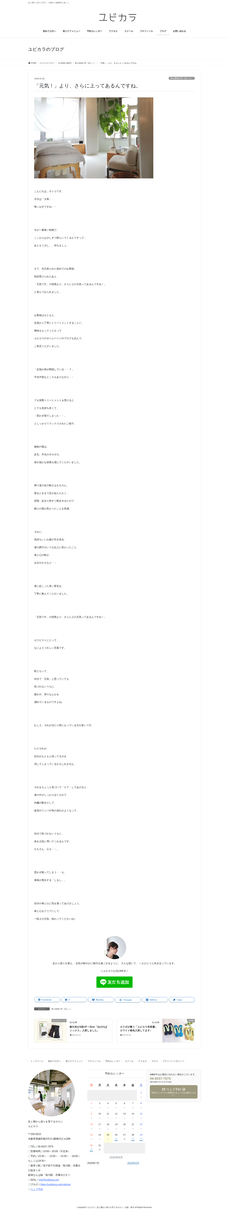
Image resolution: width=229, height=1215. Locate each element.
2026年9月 (133, 1163)
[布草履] (178, 1030)
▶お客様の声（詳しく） (182, 78)
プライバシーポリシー (173, 1061)
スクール (129, 1061)
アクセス (142, 1061)
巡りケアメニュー (74, 1061)
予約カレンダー (112, 1061)
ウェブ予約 (37, 1189)
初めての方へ (54, 1061)
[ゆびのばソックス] (50, 1030)
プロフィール (94, 1061)
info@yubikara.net (49, 1179)
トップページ (36, 1061)
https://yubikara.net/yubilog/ (56, 1184)
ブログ (154, 1061)
